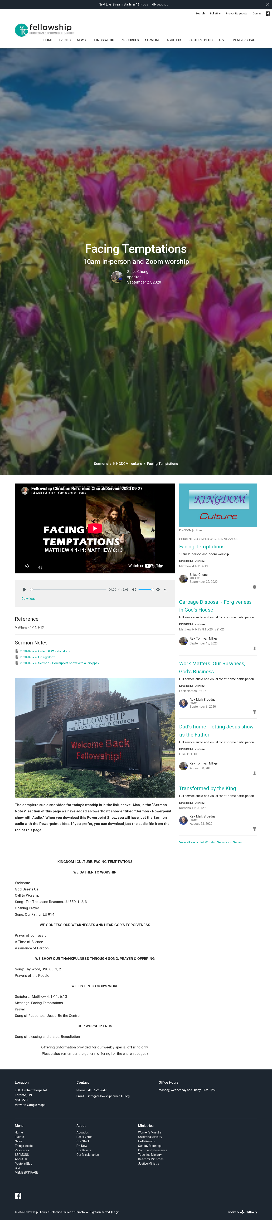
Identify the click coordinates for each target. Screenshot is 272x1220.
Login (115, 1212)
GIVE (222, 40)
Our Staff (82, 1141)
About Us (174, 40)
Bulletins (215, 13)
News (81, 40)
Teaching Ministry (150, 1154)
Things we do (103, 40)
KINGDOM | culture (127, 464)
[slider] (68, 590)
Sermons (101, 464)
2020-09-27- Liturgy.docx (37, 657)
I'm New (81, 1145)
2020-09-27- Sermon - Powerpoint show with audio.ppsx (59, 663)
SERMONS (152, 40)
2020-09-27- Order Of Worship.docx (45, 651)
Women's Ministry (150, 1132)
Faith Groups (146, 1141)
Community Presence (152, 1150)
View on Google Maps (30, 1105)
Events (65, 40)
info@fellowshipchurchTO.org (109, 1096)
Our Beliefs (83, 1150)
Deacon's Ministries (151, 1159)
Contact (257, 13)
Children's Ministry (150, 1137)
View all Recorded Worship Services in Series (210, 842)
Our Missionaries (87, 1154)
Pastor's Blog (200, 40)
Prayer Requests (236, 13)
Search (200, 13)
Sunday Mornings (150, 1145)
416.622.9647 (97, 1090)
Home (47, 40)
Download (28, 599)
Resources (130, 40)
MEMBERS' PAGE (244, 40)
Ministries (146, 1126)
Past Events (84, 1137)
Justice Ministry (148, 1163)
